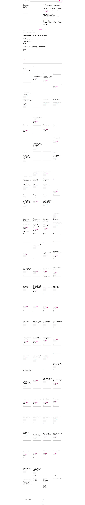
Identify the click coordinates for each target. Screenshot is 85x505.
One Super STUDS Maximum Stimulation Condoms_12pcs (37, 338)
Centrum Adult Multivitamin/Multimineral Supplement (37, 171)
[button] (24, 97)
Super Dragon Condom (57, 102)
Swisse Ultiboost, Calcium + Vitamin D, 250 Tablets (27, 93)
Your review (24, 51)
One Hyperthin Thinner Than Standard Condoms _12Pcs (57, 380)
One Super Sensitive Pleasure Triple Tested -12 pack (47, 305)
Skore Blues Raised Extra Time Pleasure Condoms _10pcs (47, 417)
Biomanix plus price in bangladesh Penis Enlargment (47, 225)
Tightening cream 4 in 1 (57, 84)
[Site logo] (26, 0)
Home (44, 4)
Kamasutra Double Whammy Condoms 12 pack (27, 451)
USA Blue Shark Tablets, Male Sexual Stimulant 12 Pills (57, 223)
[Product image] (57, 78)
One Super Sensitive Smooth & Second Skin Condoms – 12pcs (27, 399)
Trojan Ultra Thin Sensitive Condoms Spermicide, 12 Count (27, 382)
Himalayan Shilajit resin (37, 76)
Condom (46, 4)
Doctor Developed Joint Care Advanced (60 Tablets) (37, 118)
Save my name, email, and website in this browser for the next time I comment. (33, 66)
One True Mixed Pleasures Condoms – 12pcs (47, 399)
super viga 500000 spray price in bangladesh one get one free (47, 77)
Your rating (24, 49)
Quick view (23, 91)
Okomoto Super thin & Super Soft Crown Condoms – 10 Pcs (27, 338)
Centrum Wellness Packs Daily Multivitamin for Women (47, 171)
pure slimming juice (46, 127)
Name (24, 59)
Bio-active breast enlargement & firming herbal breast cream (57, 252)
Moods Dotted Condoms (47, 287)
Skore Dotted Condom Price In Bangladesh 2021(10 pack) (37, 469)
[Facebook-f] (54, 481)
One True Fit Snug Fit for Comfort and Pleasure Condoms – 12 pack (57, 305)
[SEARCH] (59, 0)
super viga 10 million (46, 102)
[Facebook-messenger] (55, 481)
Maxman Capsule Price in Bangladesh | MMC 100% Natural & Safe (47, 201)
